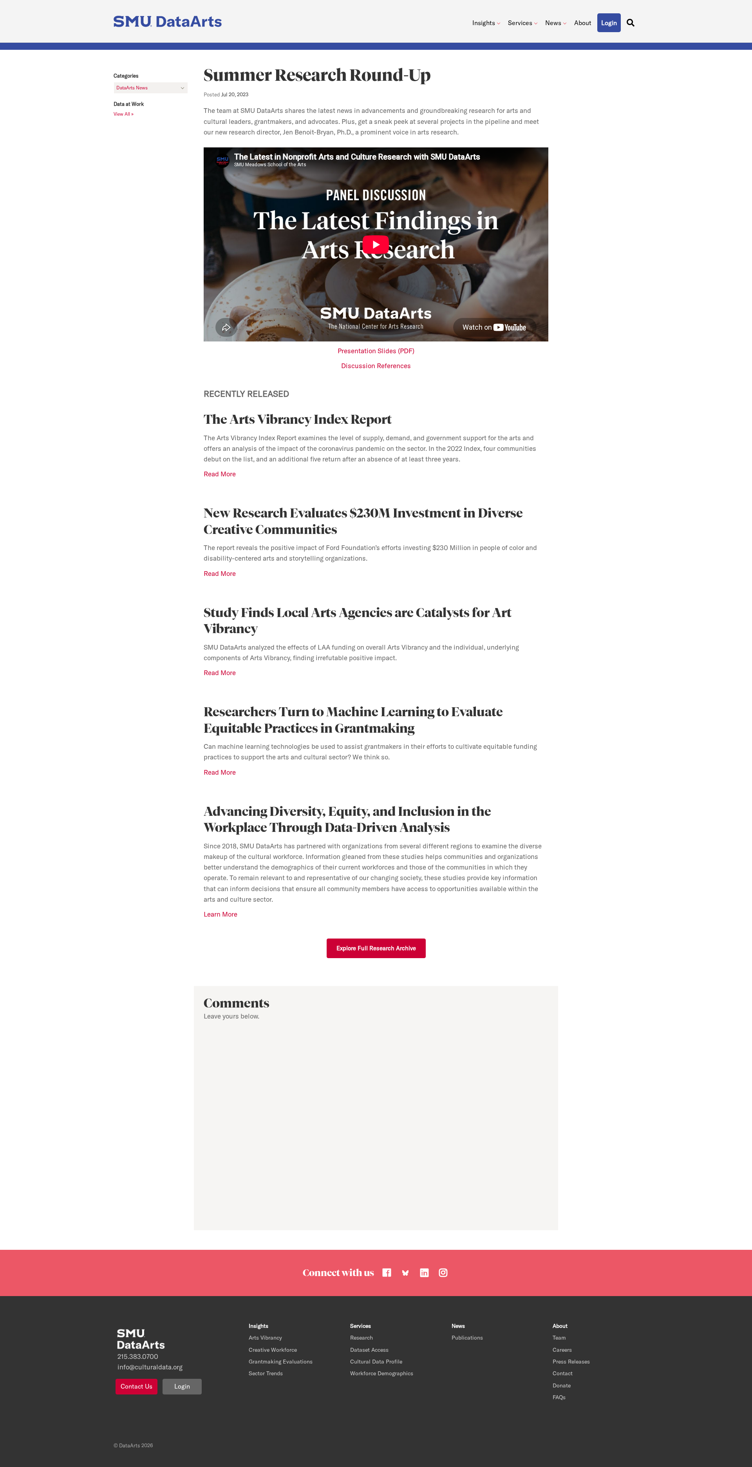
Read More (220, 772)
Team (559, 1337)
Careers (562, 1349)
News (553, 23)
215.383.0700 (138, 1356)
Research (361, 1337)
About (582, 23)
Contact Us (136, 1386)
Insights (483, 23)
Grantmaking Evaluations (281, 1361)
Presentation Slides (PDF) (376, 351)
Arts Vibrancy (265, 1337)
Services (520, 23)
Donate (562, 1385)
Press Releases (571, 1361)
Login (182, 1386)
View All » (124, 114)
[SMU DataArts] (169, 19)
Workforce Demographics (381, 1373)
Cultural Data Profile (376, 1361)
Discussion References (376, 365)
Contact (563, 1373)
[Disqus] (376, 1124)
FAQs (559, 1397)
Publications (467, 1337)
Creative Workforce (273, 1349)
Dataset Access (369, 1349)
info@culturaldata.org (150, 1367)
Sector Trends (266, 1373)
